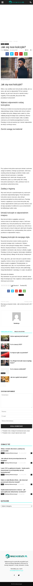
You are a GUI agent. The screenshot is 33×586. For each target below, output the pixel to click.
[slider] (6, 285)
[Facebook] (14, 575)
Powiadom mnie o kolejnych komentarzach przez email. (16, 430)
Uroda (2, 474)
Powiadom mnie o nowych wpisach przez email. (14, 433)
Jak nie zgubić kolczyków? (18, 377)
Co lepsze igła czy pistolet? (19, 352)
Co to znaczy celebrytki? (18, 369)
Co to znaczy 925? (16, 344)
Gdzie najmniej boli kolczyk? (19, 336)
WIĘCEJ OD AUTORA (19, 331)
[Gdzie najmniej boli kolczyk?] (5, 338)
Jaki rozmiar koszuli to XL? (24, 304)
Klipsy (2, 44)
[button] (30, 2)
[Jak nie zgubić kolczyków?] (5, 379)
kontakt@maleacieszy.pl (16, 570)
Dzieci (2, 453)
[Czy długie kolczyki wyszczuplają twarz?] (5, 363)
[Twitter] (18, 575)
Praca (2, 494)
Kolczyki (6, 44)
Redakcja (6, 50)
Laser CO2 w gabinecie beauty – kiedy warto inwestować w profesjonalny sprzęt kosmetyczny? (15, 470)
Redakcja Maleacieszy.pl (11, 453)
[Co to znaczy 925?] (5, 346)
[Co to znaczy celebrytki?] (5, 371)
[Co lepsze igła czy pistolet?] (5, 355)
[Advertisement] (16, 22)
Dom (2, 462)
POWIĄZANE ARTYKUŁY (7, 331)
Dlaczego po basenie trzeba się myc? (8, 305)
